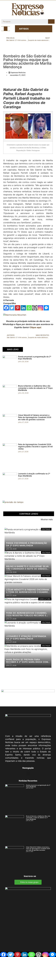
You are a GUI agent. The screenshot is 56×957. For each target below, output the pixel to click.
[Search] (51, 21)
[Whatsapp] (29, 307)
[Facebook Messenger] (46, 307)
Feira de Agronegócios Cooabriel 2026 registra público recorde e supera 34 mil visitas (35, 446)
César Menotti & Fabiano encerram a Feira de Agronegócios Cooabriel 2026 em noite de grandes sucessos (34, 417)
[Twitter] (11, 307)
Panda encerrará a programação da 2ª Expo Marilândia (34, 357)
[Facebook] (6, 307)
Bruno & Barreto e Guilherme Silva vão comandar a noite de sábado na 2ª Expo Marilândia (35, 388)
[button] (5, 29)
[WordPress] (34, 307)
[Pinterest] (17, 307)
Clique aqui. (36, 327)
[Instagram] (40, 307)
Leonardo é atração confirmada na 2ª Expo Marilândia (34, 474)
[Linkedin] (23, 307)
